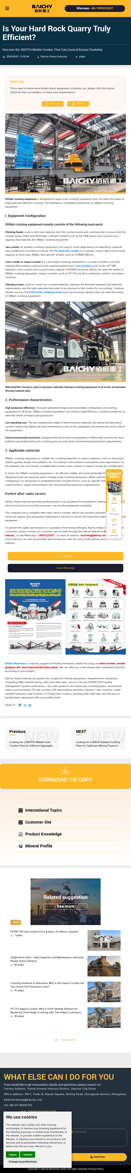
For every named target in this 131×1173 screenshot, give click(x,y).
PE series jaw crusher (67, 251)
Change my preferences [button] (23, 1161)
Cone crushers (83, 266)
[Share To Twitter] (26, 705)
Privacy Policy (96, 1169)
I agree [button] (13, 1154)
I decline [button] (27, 1154)
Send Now (99, 1157)
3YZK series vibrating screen (45, 292)
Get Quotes (65, 556)
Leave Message (65, 568)
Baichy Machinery (15, 663)
